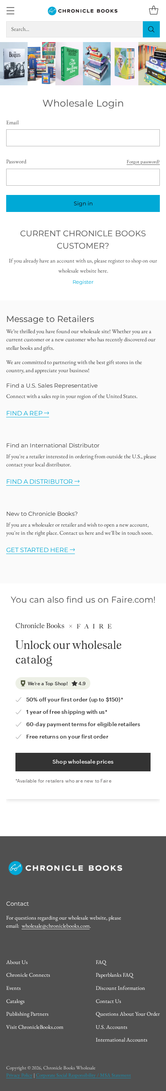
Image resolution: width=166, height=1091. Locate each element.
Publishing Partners (27, 1013)
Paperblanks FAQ (114, 974)
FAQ (101, 962)
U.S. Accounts (111, 1026)
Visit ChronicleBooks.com (34, 1026)
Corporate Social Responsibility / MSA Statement (83, 1075)
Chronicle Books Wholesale (69, 1067)
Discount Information (120, 987)
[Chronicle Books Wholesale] (83, 11)
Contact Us (108, 1001)
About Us (17, 962)
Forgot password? (143, 161)
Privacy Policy (19, 1075)
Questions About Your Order (128, 1013)
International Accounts (121, 1039)
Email (12, 122)
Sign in (83, 203)
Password (16, 161)
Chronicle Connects (28, 974)
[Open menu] (10, 11)
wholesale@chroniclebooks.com (56, 925)
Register (83, 282)
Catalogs (15, 1001)
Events (13, 987)
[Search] (151, 29)
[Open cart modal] (153, 11)
